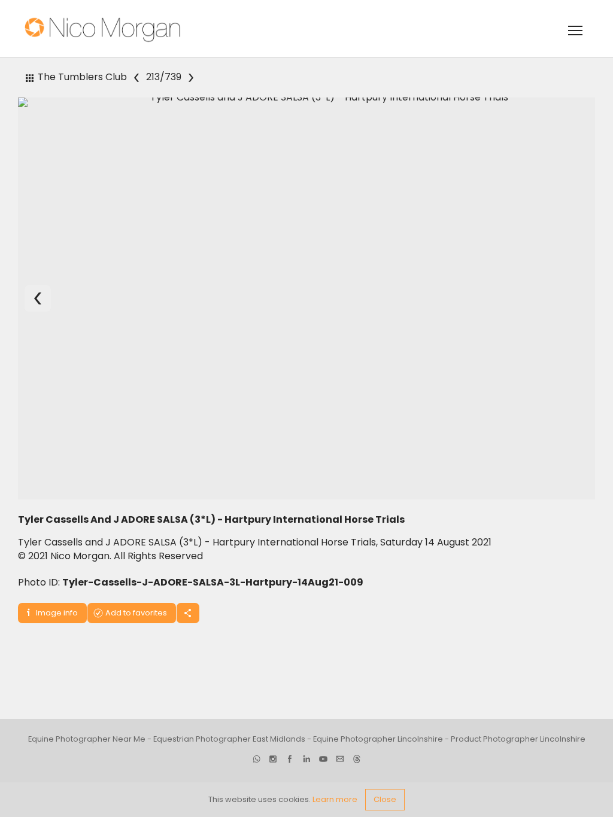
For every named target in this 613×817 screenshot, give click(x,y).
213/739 (163, 77)
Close (385, 799)
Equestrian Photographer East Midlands (229, 739)
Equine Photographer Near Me (86, 739)
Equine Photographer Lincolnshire (378, 739)
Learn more (334, 799)
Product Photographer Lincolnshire (518, 739)
